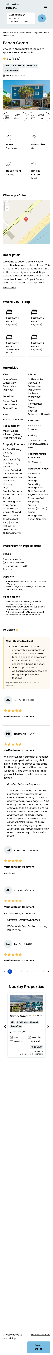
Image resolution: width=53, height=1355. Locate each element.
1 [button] (9, 971)
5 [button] (33, 971)
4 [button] (27, 971)
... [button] (38, 971)
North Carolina (9, 32)
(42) (17, 59)
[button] (21, 18)
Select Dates (38, 1347)
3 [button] (21, 971)
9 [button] (43, 971)
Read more (9, 287)
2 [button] (15, 971)
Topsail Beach (40, 32)
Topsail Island (25, 32)
